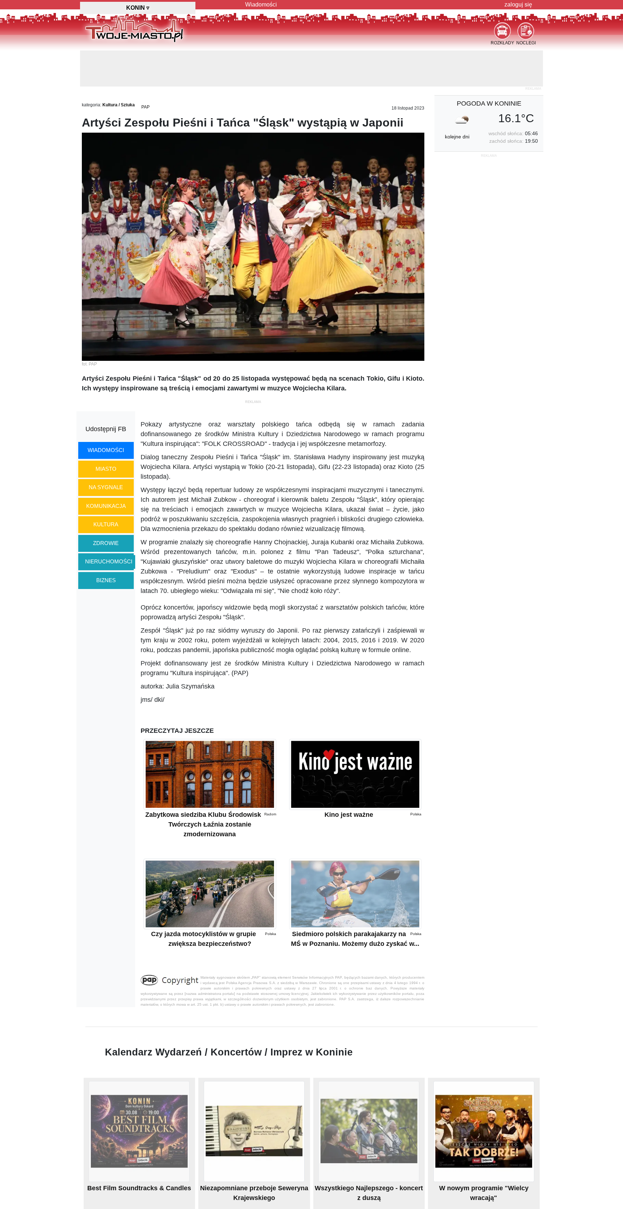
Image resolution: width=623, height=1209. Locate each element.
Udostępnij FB (105, 429)
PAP (145, 107)
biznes (106, 580)
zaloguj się (518, 4)
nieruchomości (108, 561)
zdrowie (106, 543)
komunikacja (106, 506)
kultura (105, 524)
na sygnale (106, 487)
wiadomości (106, 450)
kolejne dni (457, 137)
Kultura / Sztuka (118, 104)
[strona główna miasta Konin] (134, 28)
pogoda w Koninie (489, 103)
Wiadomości (261, 4)
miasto (106, 469)
